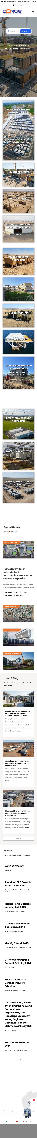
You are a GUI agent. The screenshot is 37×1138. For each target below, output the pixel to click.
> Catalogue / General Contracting (16, 592)
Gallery (21, 699)
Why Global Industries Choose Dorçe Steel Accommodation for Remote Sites (16, 749)
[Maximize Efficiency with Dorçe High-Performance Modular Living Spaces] (18, 798)
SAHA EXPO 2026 (14, 865)
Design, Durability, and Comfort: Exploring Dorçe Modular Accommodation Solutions (16, 699)
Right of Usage (16, 1114)
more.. (18, 731)
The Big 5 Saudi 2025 (17, 943)
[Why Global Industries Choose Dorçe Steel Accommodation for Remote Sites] (18, 748)
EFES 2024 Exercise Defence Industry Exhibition (15, 983)
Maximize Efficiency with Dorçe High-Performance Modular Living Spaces (16, 799)
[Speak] (18, 31)
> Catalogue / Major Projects (13, 595)
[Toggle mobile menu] (33, 11)
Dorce (6, 1111)
